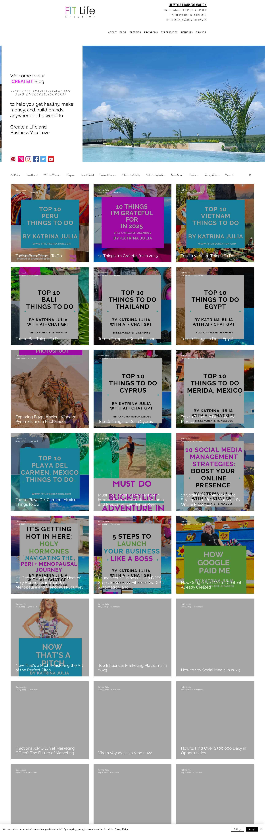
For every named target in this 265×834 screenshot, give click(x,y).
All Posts (15, 175)
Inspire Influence (108, 175)
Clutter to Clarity (131, 175)
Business (194, 175)
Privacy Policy (121, 829)
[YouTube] (51, 159)
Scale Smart (177, 175)
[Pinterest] (13, 159)
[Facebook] (36, 159)
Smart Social (87, 175)
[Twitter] (43, 159)
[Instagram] (21, 159)
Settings (237, 829)
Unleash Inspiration (155, 175)
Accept (251, 829)
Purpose (71, 175)
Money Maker (211, 175)
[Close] (261, 829)
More (228, 175)
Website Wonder (51, 175)
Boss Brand (31, 175)
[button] (250, 175)
